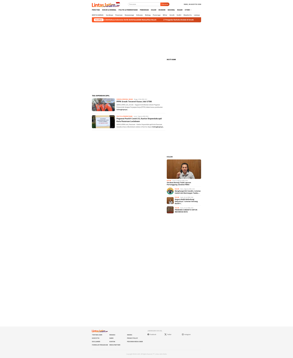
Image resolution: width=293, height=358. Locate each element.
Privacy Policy (132, 338)
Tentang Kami (97, 335)
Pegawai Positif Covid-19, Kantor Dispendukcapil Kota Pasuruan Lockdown (139, 119)
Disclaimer (96, 342)
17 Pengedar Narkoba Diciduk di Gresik (168, 20)
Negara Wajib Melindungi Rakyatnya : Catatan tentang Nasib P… (186, 201)
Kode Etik (95, 338)
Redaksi (112, 335)
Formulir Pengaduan (100, 345)
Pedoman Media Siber (135, 342)
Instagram (187, 334)
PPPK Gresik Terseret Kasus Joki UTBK (134, 101)
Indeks (129, 335)
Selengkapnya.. (122, 109)
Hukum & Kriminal (122, 99)
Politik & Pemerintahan (124, 116)
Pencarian (164, 4)
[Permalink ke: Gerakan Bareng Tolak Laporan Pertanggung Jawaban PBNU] (184, 169)
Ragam (131, 99)
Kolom (170, 157)
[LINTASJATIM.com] (106, 4)
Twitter (169, 334)
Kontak (112, 342)
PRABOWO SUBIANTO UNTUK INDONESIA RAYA (186, 211)
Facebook (153, 334)
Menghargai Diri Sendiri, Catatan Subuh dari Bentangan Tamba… (188, 192)
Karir (111, 338)
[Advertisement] (146, 40)
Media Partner (114, 345)
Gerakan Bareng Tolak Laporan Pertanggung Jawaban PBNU (179, 184)
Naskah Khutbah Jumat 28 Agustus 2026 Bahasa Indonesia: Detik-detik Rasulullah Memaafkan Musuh (107, 20)
